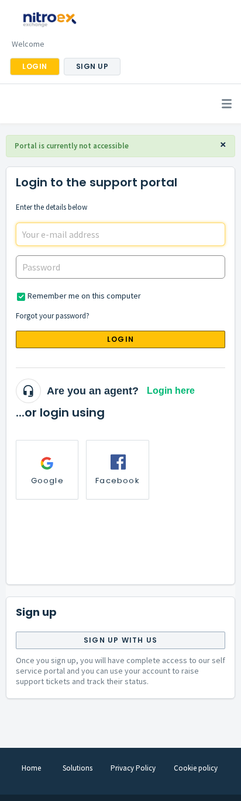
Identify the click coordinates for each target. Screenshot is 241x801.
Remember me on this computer (84, 295)
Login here (171, 391)
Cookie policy (196, 768)
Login (120, 339)
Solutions (77, 768)
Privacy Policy (133, 768)
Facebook (117, 480)
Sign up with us (120, 640)
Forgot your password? (52, 316)
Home (31, 768)
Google (47, 480)
